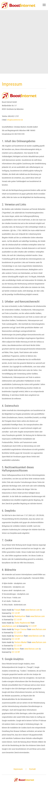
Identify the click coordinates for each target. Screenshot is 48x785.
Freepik (17, 610)
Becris (16, 649)
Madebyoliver (19, 616)
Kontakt (32, 769)
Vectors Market (20, 642)
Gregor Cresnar (20, 629)
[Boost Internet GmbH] (18, 6)
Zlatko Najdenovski (22, 623)
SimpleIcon (18, 636)
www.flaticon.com (32, 610)
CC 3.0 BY (16, 613)
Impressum (18, 769)
